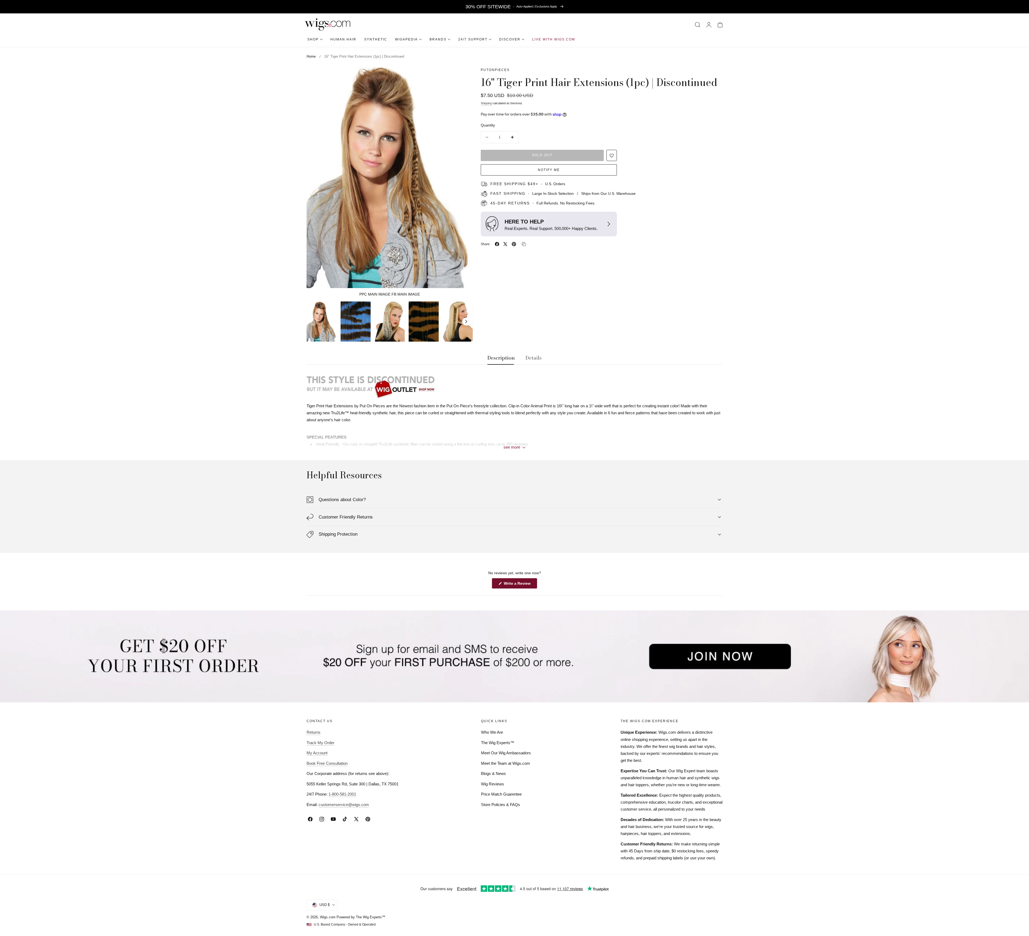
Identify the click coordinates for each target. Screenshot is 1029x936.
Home (311, 56)
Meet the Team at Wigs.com (505, 763)
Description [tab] (501, 358)
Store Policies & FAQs (500, 804)
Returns (313, 732)
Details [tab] (533, 358)
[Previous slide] (313, 322)
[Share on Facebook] (497, 244)
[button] (698, 24)
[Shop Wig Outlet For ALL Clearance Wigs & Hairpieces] (514, 385)
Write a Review (518, 585)
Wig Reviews (492, 784)
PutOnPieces (495, 70)
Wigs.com (327, 917)
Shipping (486, 103)
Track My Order (320, 742)
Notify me (549, 170)
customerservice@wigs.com (344, 804)
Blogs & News (493, 773)
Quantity (488, 125)
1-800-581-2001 (342, 794)
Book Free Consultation (327, 763)
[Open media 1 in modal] (463, 76)
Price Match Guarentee (501, 794)
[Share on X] (505, 244)
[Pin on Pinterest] (514, 244)
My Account (317, 753)
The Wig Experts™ (497, 742)
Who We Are (492, 732)
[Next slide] (466, 322)
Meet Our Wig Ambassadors (506, 753)
